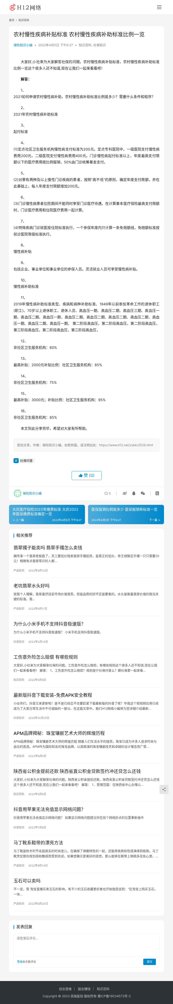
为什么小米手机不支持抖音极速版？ (50, 624)
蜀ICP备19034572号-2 (114, 996)
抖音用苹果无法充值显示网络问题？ (50, 809)
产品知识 (19, 570)
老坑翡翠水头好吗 (32, 586)
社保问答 (26, 460)
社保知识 (99, 45)
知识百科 (85, 45)
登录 (20, 961)
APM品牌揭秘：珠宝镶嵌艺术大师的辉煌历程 (59, 733)
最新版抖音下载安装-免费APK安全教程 (53, 695)
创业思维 (65, 989)
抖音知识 (19, 641)
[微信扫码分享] (142, 493)
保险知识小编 (23, 45)
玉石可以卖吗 (27, 881)
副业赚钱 (84, 989)
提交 (149, 961)
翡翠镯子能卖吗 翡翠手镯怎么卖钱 (48, 548)
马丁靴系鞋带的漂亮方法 (38, 843)
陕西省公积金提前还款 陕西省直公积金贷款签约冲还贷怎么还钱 (77, 771)
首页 (11, 20)
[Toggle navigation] (159, 7)
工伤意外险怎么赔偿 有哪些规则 (46, 657)
